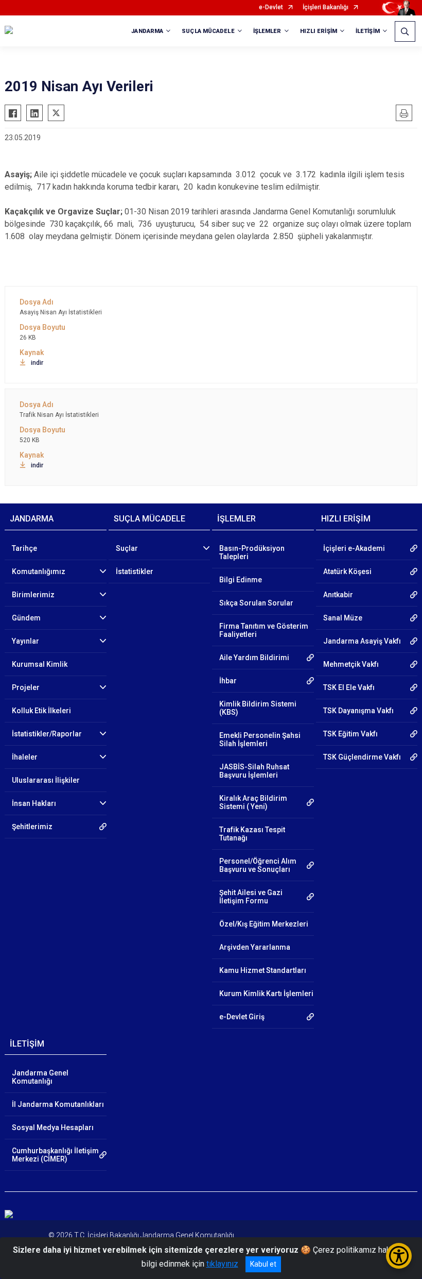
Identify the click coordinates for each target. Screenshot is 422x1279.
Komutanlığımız (38, 571)
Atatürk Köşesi (347, 571)
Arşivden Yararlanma (254, 947)
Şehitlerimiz (32, 826)
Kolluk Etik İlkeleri (41, 710)
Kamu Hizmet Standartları (262, 970)
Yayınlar (25, 641)
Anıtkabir (338, 595)
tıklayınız (222, 1264)
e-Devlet (271, 7)
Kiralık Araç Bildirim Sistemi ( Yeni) (253, 802)
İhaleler (25, 757)
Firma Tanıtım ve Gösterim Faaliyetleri (263, 630)
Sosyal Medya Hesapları (53, 1127)
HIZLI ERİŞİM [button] (318, 31)
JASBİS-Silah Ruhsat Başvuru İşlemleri (254, 771)
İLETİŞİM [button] (368, 31)
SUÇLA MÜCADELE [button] (208, 31)
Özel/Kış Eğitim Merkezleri (263, 924)
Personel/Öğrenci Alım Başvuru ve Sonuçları (257, 865)
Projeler (26, 687)
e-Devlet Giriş (242, 1017)
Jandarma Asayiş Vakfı (362, 641)
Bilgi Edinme (240, 580)
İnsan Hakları (34, 803)
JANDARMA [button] (147, 31)
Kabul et (263, 1264)
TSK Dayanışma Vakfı (358, 710)
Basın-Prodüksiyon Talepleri (252, 552)
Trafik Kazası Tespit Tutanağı (252, 834)
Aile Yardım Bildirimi (254, 657)
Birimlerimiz (33, 595)
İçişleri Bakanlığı (325, 7)
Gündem (26, 618)
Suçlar (127, 548)
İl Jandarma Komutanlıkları (58, 1104)
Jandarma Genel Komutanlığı (40, 1077)
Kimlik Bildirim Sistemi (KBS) (257, 708)
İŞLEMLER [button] (267, 31)
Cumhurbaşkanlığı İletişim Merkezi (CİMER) (55, 1155)
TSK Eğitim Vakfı (350, 734)
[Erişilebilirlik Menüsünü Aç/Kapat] (399, 1256)
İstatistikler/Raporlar (47, 734)
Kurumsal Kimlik (39, 664)
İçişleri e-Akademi (354, 548)
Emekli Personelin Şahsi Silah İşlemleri (260, 739)
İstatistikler (134, 571)
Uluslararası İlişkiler (46, 780)
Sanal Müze (342, 618)
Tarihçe (24, 548)
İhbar (228, 681)
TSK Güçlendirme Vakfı (362, 757)
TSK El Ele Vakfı (349, 687)
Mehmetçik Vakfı (351, 664)
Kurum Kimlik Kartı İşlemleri (266, 993)
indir (37, 362)
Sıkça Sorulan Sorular (256, 603)
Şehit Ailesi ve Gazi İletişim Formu (251, 896)
